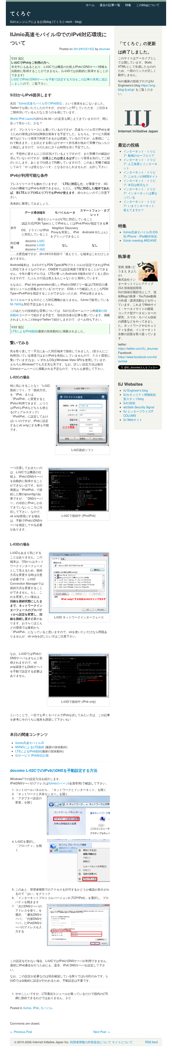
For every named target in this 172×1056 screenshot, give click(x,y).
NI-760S (15, 304)
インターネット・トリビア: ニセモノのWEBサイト (140, 174)
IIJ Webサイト (132, 420)
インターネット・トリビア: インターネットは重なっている (140, 193)
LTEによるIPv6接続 (24, 331)
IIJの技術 (129, 403)
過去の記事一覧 (110, 5)
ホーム (90, 5)
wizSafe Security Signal (138, 407)
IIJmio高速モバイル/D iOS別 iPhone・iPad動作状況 (140, 234)
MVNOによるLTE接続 (29, 747)
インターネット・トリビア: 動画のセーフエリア (139, 153)
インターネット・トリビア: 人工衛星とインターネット (140, 163)
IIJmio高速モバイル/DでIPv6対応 (40, 103)
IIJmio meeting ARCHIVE (139, 240)
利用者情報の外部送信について (90, 1042)
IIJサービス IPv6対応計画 (32, 755)
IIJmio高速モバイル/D (29, 743)
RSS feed (151, 1042)
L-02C (41, 241)
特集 (128, 5)
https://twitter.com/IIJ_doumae (138, 348)
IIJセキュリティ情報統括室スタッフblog (139, 396)
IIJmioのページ (58, 783)
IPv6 (36, 1008)
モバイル (46, 1008)
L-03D (41, 245)
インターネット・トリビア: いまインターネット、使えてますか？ (140, 205)
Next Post (101, 1032)
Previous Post (21, 1032)
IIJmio (27, 1008)
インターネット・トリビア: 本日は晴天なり (139, 182)
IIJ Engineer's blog (135, 390)
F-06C (41, 249)
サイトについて (122, 1042)
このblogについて (147, 5)
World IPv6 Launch (22, 118)
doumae (104, 49)
